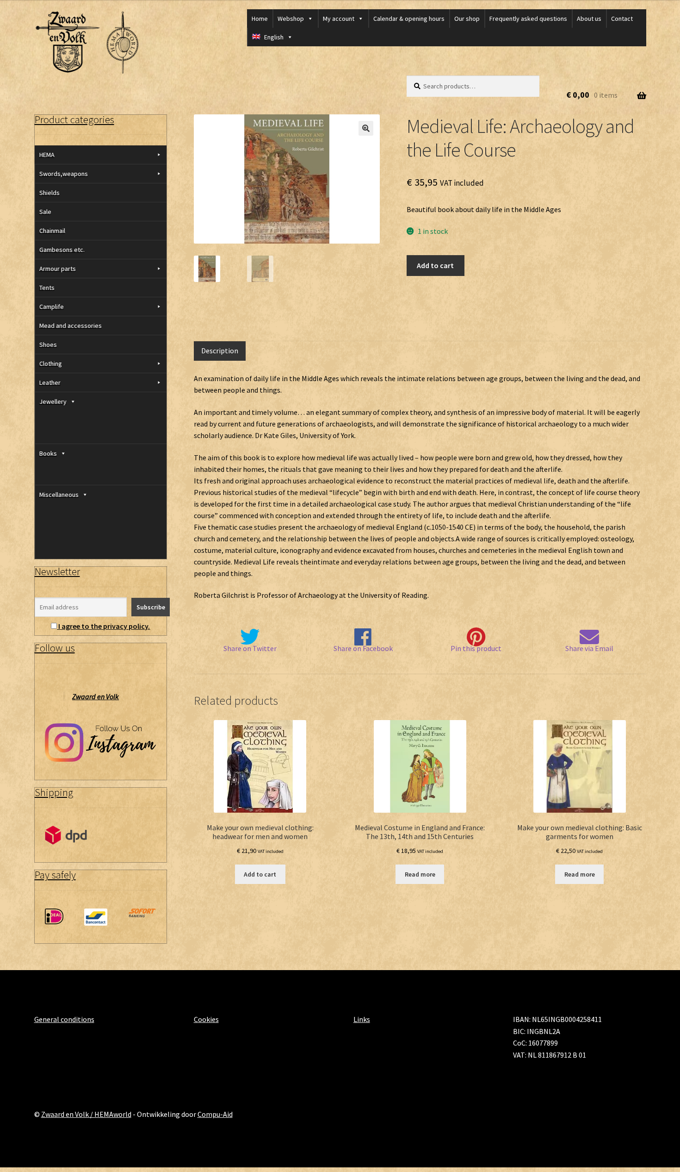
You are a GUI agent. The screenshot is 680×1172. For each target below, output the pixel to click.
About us (589, 18)
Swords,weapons (63, 173)
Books (48, 453)
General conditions (64, 1019)
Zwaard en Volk (95, 696)
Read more (420, 874)
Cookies (206, 1019)
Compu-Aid (215, 1114)
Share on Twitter (250, 648)
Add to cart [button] (260, 874)
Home (260, 18)
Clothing (50, 363)
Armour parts (57, 268)
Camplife (51, 306)
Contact (622, 18)
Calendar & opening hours (409, 18)
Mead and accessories (70, 325)
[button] (366, 128)
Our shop (467, 18)
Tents (47, 287)
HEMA (47, 154)
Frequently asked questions (528, 18)
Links (361, 1019)
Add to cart (435, 265)
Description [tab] (219, 350)
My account (338, 18)
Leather (50, 382)
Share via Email (589, 648)
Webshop (291, 18)
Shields (49, 192)
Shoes (48, 344)
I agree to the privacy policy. (104, 626)
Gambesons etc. (62, 249)
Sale (45, 211)
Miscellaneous (59, 494)
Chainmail (52, 230)
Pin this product (476, 648)
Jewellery (53, 401)
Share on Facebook (363, 648)
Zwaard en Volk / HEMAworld (86, 1114)
